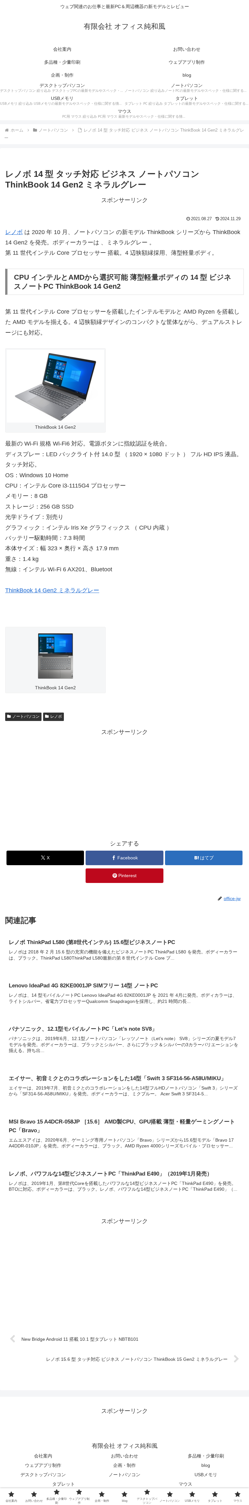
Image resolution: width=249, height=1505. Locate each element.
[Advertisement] (124, 782)
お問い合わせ (124, 1455)
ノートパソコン (26, 716)
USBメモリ (206, 1474)
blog (205, 1465)
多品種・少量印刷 (206, 1455)
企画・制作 (124, 1465)
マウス (185, 1484)
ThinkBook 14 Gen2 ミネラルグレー (52, 590)
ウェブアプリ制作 (43, 1465)
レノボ (14, 232)
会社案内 (43, 1455)
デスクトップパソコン (43, 1474)
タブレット (63, 1484)
